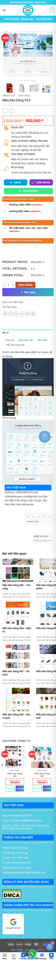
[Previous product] (11, 110)
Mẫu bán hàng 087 (42, 775)
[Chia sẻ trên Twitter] (16, 313)
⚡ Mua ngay (28, 292)
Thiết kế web (11, 19)
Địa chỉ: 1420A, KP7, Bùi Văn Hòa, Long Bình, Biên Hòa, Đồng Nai (25, 827)
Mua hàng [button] (10, 788)
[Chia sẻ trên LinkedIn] (33, 313)
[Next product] (5, 110)
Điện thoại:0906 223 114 (16, 815)
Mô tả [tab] (5, 333)
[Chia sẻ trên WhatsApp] (5, 313)
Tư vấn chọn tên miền (15, 857)
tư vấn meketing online (16, 862)
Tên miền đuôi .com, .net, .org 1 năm (28, 229)
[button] (4, 10)
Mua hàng (26, 284)
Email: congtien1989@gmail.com (22, 820)
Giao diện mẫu (44, 19)
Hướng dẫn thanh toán (16, 867)
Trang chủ (8, 95)
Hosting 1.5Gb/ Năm (25, 204)
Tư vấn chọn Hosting (15, 852)
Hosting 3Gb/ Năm (24, 211)
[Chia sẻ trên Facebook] (10, 313)
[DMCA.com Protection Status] (11, 893)
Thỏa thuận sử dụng (15, 847)
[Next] (53, 771)
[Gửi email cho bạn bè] (22, 313)
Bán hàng (24, 95)
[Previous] (2, 771)
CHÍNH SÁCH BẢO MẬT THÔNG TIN (24, 872)
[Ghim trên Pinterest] (27, 313)
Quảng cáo (27, 19)
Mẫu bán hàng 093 (14, 775)
